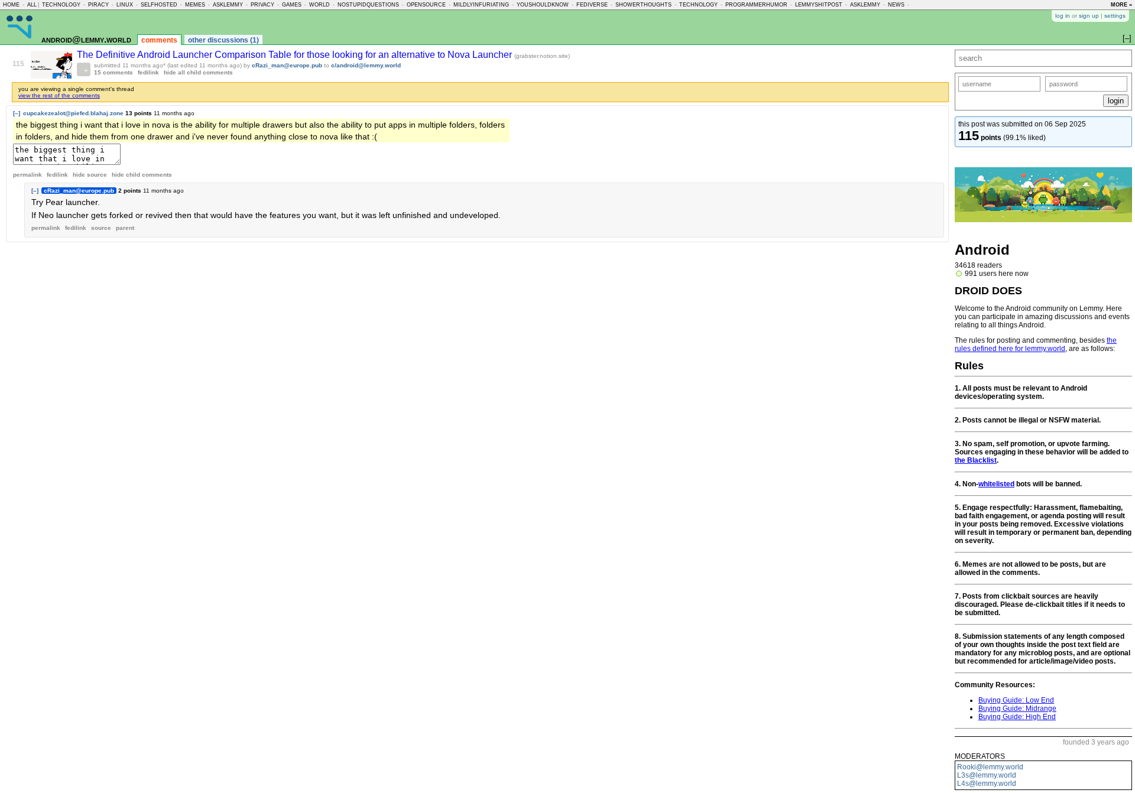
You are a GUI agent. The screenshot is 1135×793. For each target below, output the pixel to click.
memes (195, 5)
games (291, 5)
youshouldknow (543, 5)
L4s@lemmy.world (986, 783)
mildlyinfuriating (481, 5)
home (11, 5)
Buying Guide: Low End (1016, 700)
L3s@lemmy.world (986, 775)
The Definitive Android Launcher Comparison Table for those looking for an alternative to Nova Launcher (295, 55)
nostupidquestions (368, 5)
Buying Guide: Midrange (1017, 708)
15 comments (113, 72)
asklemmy (228, 5)
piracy (98, 5)
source (101, 228)
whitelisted (996, 484)
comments (159, 40)
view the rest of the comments (59, 95)
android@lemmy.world (86, 39)
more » (1121, 5)
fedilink (148, 72)
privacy (262, 5)
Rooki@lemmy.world (990, 767)
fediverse (592, 5)
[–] (16, 113)
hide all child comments (198, 72)
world (319, 5)
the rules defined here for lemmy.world (1036, 344)
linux (124, 5)
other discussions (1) (223, 40)
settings (1115, 15)
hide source (90, 174)
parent (125, 228)
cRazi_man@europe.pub (287, 65)
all (32, 5)
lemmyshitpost (818, 5)
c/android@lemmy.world (366, 65)
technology (61, 5)
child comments (142, 174)
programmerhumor (756, 5)
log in (1062, 15)
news (896, 5)
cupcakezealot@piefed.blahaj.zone (73, 113)
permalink (27, 174)
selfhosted (159, 5)
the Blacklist (976, 460)
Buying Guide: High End (1017, 717)
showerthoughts (643, 5)
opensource (426, 5)
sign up (1089, 15)
